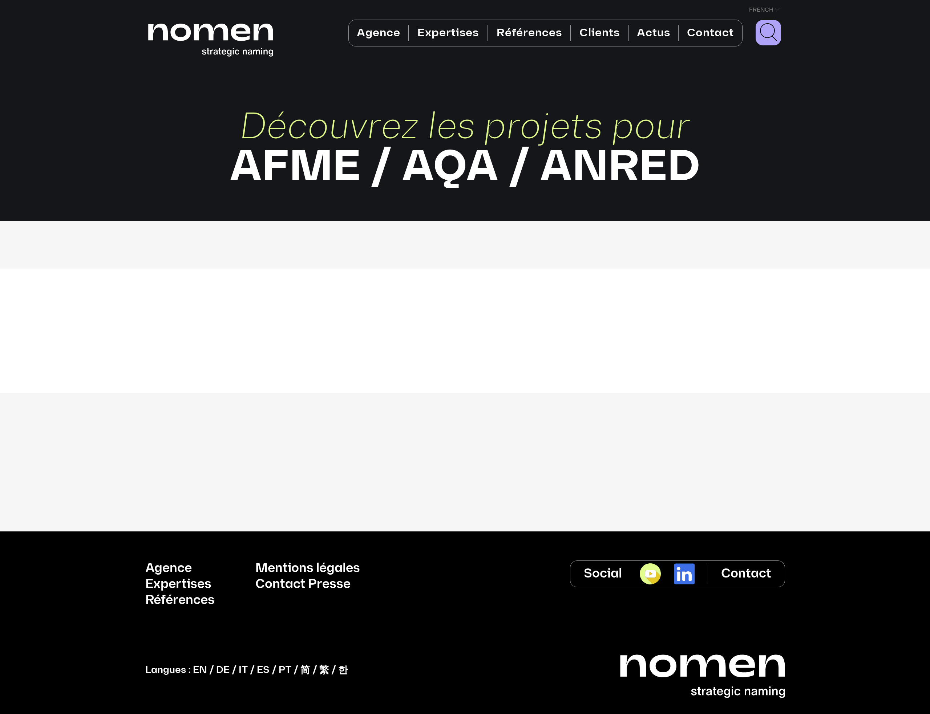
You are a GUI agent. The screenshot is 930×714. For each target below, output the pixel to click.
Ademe (465, 288)
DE (223, 670)
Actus (653, 33)
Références (529, 33)
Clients (599, 33)
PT (285, 670)
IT (243, 670)
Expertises (448, 33)
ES (263, 670)
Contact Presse (303, 584)
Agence (378, 33)
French (761, 10)
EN (200, 670)
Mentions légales (307, 568)
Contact (710, 33)
